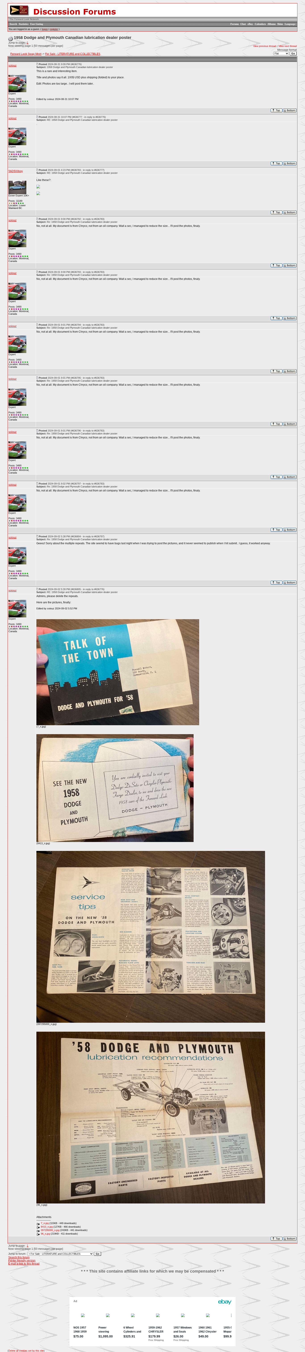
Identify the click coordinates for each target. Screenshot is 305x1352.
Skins (280, 24)
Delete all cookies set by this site (26, 1350)
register (54, 29)
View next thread (288, 46)
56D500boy (15, 171)
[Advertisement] (152, 1287)
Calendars (260, 24)
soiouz (12, 65)
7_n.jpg (45, 1223)
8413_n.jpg (47, 1226)
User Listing (36, 24)
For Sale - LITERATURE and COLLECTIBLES (72, 53)
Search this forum (18, 1257)
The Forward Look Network (24, 19)
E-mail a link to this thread (24, 1263)
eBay (250, 24)
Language (290, 24)
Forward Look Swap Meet (25, 53)
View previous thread (264, 46)
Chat (243, 24)
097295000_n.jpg (50, 1230)
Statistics (23, 24)
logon (45, 29)
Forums (234, 24)
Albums (271, 24)
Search (13, 24)
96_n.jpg (45, 1233)
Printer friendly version (22, 1260)
